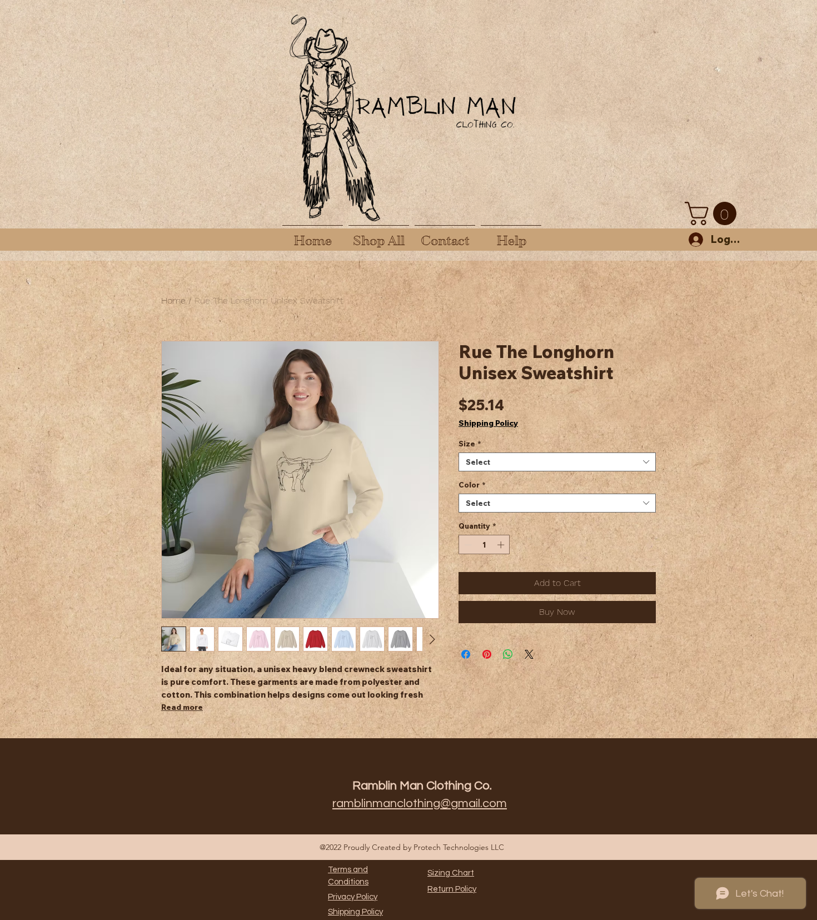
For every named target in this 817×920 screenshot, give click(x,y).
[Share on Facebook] (465, 654)
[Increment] (502, 544)
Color (472, 484)
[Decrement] (467, 544)
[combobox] (557, 461)
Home (173, 300)
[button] (713, 213)
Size (470, 443)
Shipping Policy (488, 423)
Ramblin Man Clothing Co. (422, 785)
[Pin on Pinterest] (487, 654)
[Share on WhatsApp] (508, 654)
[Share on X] (529, 654)
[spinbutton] (484, 544)
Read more (182, 707)
